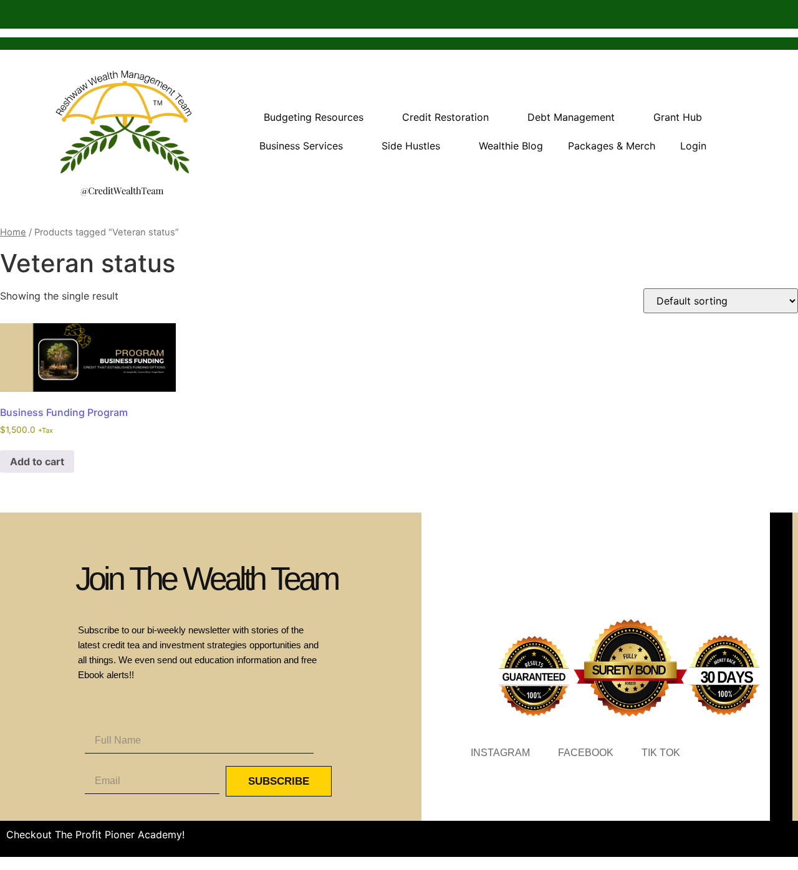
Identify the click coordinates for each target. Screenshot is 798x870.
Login (693, 145)
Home (13, 232)
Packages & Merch (611, 145)
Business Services (301, 145)
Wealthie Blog (511, 145)
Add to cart (37, 461)
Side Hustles (411, 145)
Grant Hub (677, 117)
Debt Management (571, 117)
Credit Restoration (445, 117)
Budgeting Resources (313, 117)
